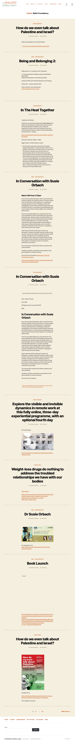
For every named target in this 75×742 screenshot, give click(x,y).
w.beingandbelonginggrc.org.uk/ (30, 89)
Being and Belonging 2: (37, 61)
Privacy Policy (26, 738)
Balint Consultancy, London (14, 738)
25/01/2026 (44, 424)
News (46, 4)
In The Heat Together (37, 110)
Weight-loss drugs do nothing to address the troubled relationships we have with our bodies (37, 475)
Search (6, 727)
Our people (39, 719)
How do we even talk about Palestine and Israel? (37, 30)
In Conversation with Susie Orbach (37, 183)
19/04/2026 (44, 114)
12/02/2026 (44, 189)
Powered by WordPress (35, 738)
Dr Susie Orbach (37, 514)
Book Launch (37, 563)
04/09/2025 (44, 647)
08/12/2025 (44, 518)
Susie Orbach (25, 491)
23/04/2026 (44, 65)
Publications (37, 464)
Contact (59, 4)
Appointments (53, 4)
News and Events (37, 23)
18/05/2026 (44, 36)
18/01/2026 (44, 485)
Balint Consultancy (35, 36)
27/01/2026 (44, 284)
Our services (40, 4)
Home (27, 4)
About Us (32, 4)
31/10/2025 (44, 567)
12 (42, 711)
